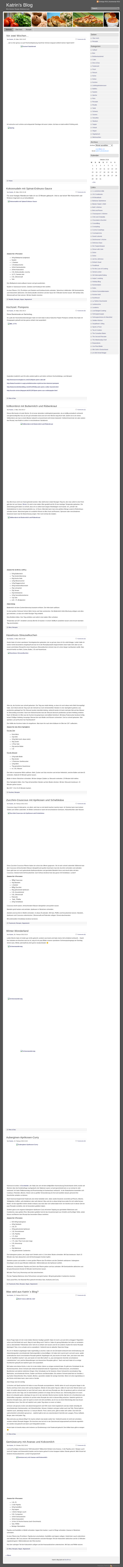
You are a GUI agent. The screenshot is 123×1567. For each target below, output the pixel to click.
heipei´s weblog (97, 278)
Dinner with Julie (97, 249)
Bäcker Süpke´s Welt (99, 204)
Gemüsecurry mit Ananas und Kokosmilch (30, 1441)
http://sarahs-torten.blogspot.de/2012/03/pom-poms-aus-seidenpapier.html (32, 390)
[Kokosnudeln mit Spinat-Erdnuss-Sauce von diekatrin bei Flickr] (46, 225)
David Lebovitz (97, 236)
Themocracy (116, 1565)
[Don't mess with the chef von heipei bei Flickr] (46, 1318)
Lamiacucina (96, 304)
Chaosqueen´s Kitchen (99, 214)
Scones (94, 114)
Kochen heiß (96, 294)
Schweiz (95, 111)
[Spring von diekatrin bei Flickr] (46, 152)
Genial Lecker (96, 272)
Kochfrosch (96, 298)
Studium (95, 121)
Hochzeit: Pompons (17, 307)
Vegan (22, 299)
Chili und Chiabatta (98, 217)
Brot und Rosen (97, 210)
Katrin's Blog (19, 5)
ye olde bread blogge (99, 353)
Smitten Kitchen (97, 320)
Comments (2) (81, 1445)
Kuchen (11, 792)
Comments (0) (81, 39)
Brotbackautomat (97, 56)
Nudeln (11, 299)
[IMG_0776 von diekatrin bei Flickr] (46, 348)
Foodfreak (95, 265)
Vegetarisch (28, 299)
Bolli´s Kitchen (97, 207)
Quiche (94, 95)
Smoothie (95, 118)
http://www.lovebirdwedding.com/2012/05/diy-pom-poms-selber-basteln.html (32, 387)
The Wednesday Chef (99, 340)
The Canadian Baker (99, 333)
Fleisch (94, 72)
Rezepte (28, 29)
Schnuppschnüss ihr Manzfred (102, 317)
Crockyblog (96, 226)
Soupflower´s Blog (98, 324)
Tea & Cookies (97, 330)
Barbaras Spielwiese (99, 201)
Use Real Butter (97, 346)
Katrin (11, 39)
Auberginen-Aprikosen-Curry (22, 1137)
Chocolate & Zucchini (99, 220)
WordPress (67, 1559)
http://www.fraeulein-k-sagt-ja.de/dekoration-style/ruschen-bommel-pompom (33, 383)
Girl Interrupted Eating (99, 275)
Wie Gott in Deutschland (100, 349)
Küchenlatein (96, 285)
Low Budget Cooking (99, 311)
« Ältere (8, 1555)
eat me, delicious (97, 259)
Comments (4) (81, 1141)
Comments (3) (81, 638)
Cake (94, 59)
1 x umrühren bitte (98, 191)
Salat (94, 108)
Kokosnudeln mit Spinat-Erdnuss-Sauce (29, 188)
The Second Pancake (99, 336)
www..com (100, 149)
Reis (17, 1284)
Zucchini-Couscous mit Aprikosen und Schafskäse (35, 800)
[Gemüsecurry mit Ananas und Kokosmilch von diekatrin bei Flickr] (46, 1476)
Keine (10, 180)
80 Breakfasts (96, 197)
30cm (24, 504)
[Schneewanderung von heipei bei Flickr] (46, 970)
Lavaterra (95, 307)
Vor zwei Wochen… (17, 35)
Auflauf (94, 50)
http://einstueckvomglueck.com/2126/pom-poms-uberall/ (26, 380)
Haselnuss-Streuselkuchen (21, 635)
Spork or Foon (97, 327)
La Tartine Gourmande (99, 301)
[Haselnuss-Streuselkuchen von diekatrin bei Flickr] (46, 677)
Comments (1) (81, 192)
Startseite (9, 29)
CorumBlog (96, 223)
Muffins (94, 89)
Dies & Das (12, 398)
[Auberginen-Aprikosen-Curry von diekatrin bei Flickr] (46, 1163)
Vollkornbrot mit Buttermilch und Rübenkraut (31, 406)
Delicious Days (97, 243)
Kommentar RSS (114, 2)
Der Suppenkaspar (98, 246)
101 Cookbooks (97, 194)
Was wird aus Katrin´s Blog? (22, 1291)
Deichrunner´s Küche (99, 239)
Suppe (94, 124)
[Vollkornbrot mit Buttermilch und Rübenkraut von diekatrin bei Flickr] (46, 461)
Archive (92, 145)
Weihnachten (96, 137)
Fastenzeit (12, 923)
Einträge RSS (103, 2)
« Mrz (94, 182)
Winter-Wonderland (17, 930)
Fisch (94, 69)
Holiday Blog (96, 281)
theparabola (96, 343)
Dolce (94, 252)
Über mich (18, 29)
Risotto (94, 105)
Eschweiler (25, 1186)
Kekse (94, 79)
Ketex (94, 288)
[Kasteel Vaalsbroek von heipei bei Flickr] (46, 83)
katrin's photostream (102, 151)
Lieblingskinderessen (99, 85)
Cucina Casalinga (98, 230)
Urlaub (94, 127)
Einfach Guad (96, 262)
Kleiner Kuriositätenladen (100, 291)
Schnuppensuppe (98, 314)
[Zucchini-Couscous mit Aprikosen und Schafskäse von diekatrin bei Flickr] (46, 837)
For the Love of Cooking (100, 269)
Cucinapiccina (97, 233)
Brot (10, 627)
